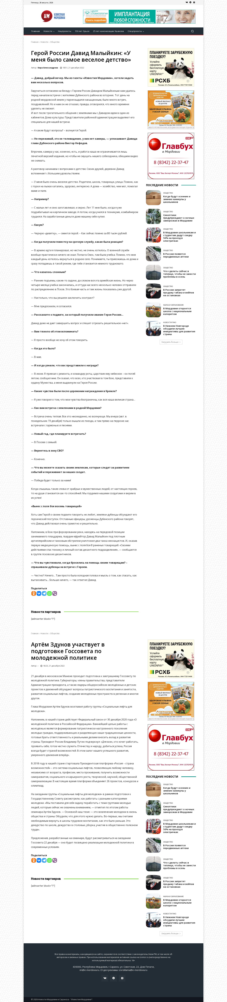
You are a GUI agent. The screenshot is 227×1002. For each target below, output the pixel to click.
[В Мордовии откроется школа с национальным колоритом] (153, 309)
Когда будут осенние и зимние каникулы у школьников (176, 199)
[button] (192, 31)
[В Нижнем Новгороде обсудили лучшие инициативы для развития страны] (153, 328)
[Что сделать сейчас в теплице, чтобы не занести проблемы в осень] (153, 272)
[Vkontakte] (39, 593)
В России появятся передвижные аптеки (176, 255)
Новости (44, 42)
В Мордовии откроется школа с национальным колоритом (177, 311)
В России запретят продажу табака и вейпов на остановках (178, 292)
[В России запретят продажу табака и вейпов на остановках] (153, 291)
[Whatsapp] (49, 593)
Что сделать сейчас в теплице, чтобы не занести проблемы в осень (179, 274)
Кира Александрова (48, 67)
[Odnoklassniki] (33, 593)
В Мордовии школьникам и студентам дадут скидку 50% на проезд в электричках (179, 236)
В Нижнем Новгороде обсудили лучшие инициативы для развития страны (179, 330)
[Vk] (187, 2)
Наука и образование (173, 305)
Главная (34, 42)
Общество (55, 42)
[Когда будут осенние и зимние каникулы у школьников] (153, 197)
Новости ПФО (169, 322)
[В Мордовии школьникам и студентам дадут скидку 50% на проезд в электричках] (153, 235)
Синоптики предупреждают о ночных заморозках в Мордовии (178, 217)
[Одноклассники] (194, 2)
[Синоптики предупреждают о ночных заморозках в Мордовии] (153, 216)
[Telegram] (190, 2)
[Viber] (54, 593)
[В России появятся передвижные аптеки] (153, 253)
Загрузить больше (170, 342)
